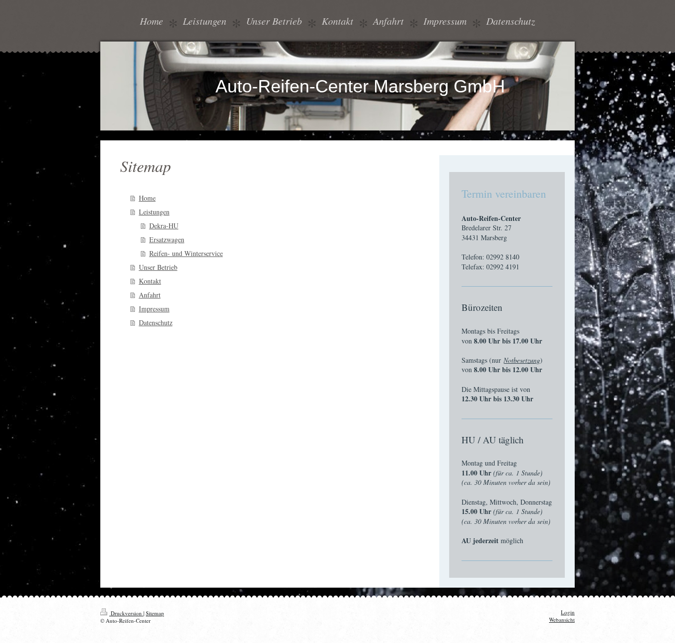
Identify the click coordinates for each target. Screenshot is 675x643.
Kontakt (150, 281)
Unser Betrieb (158, 267)
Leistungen (154, 211)
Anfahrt (150, 295)
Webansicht (562, 619)
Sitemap (155, 613)
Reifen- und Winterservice (186, 253)
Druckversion (126, 613)
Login (568, 612)
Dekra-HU (163, 225)
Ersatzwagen (166, 239)
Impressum (154, 308)
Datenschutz (155, 322)
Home (147, 198)
